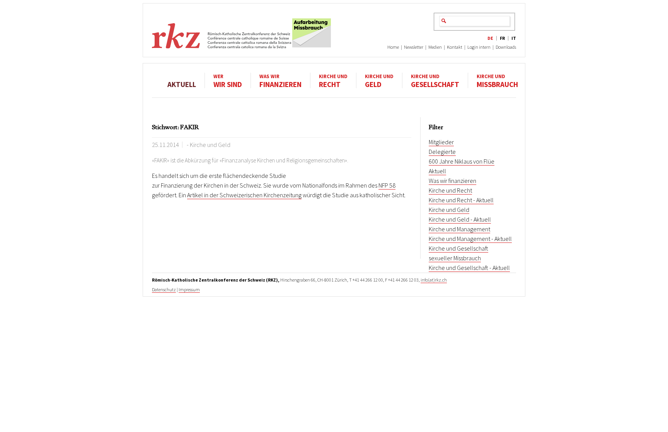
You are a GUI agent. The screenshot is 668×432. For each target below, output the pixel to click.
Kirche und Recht (450, 190)
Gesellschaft (435, 80)
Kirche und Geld (449, 209)
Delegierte (442, 151)
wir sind (227, 80)
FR (502, 38)
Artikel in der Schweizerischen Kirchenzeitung (244, 195)
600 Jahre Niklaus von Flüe (461, 161)
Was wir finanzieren (452, 180)
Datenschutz (164, 289)
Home (393, 47)
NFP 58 (386, 185)
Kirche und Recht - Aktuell (461, 200)
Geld (379, 80)
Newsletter (413, 47)
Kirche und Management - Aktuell (470, 238)
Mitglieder (441, 142)
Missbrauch (497, 80)
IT (513, 38)
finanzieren (280, 80)
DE (490, 38)
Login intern (479, 47)
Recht (333, 80)
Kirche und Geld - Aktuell (460, 219)
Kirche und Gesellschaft (458, 248)
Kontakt (454, 47)
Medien (435, 47)
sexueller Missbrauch (455, 258)
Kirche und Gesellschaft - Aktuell (469, 267)
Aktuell (181, 84)
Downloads (506, 47)
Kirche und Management (459, 229)
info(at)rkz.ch (434, 280)
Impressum (189, 289)
